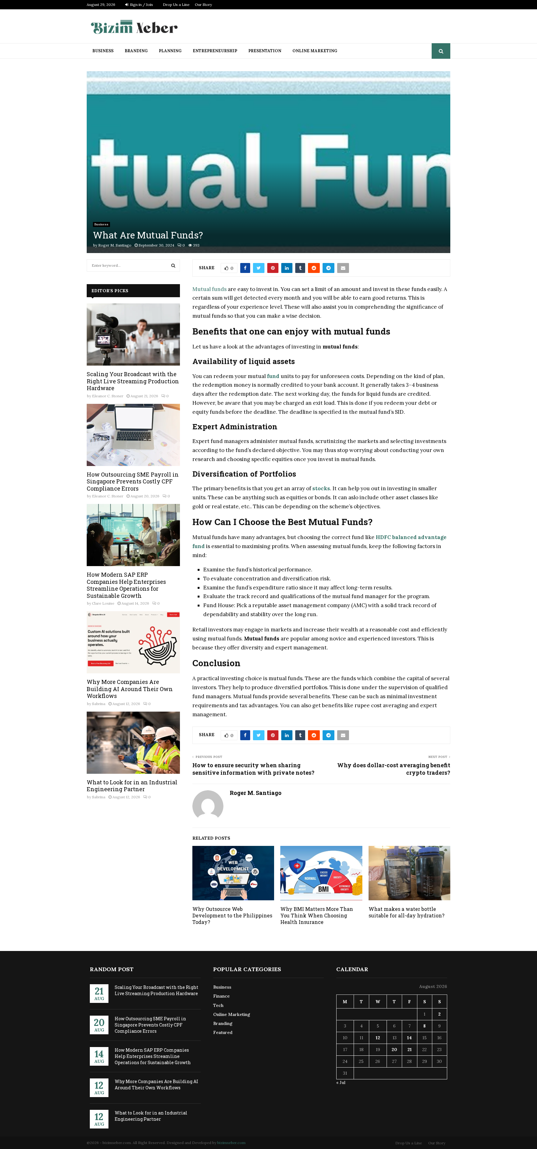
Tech (218, 1005)
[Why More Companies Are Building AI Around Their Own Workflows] (133, 642)
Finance (221, 996)
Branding (136, 50)
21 (409, 1049)
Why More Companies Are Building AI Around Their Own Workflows (130, 688)
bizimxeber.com (231, 1142)
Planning (170, 50)
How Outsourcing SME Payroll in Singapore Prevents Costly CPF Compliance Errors (133, 481)
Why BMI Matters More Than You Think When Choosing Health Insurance (316, 915)
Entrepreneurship (215, 50)
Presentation (264, 50)
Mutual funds (209, 289)
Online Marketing (314, 50)
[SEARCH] (173, 265)
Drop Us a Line (176, 4)
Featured (222, 1032)
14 (409, 1038)
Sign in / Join (141, 4)
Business (102, 50)
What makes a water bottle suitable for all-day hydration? (406, 912)
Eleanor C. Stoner (107, 396)
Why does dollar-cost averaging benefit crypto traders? (393, 768)
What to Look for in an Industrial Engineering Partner (132, 785)
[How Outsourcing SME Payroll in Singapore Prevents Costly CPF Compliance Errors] (133, 435)
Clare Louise (103, 603)
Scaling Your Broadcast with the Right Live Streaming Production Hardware (133, 381)
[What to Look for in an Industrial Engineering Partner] (133, 743)
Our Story (203, 4)
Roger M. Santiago (114, 245)
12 (378, 1038)
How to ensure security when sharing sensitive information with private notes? (253, 768)
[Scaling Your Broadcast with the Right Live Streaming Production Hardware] (133, 334)
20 (394, 1049)
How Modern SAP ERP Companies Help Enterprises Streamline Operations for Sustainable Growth (126, 585)
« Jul (340, 1082)
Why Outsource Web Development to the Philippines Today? (232, 915)
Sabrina (98, 703)
